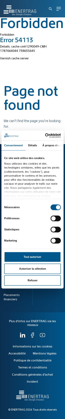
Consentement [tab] (13, 145)
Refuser (33, 280)
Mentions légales (45, 353)
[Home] (20, 9)
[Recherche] (50, 9)
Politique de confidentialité (32, 360)
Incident (32, 381)
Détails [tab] (32, 145)
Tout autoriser (32, 256)
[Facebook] (32, 336)
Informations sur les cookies (32, 346)
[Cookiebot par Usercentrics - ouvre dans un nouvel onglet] (46, 135)
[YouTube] (42, 336)
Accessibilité (17, 353)
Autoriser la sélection (32, 268)
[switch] (56, 218)
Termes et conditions (32, 367)
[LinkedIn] (22, 336)
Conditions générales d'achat (32, 374)
